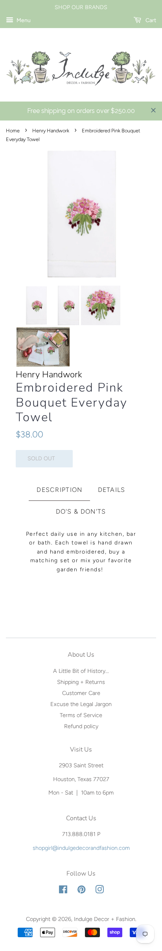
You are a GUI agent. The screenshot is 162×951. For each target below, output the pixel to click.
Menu (23, 20)
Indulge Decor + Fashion (104, 919)
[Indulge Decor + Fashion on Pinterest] (81, 891)
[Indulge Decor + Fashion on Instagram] (99, 891)
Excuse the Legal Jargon (81, 704)
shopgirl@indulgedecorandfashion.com (81, 847)
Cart (150, 20)
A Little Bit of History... (81, 670)
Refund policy (81, 726)
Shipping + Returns (81, 681)
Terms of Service (81, 715)
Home (13, 131)
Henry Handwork (50, 131)
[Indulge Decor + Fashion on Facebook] (63, 891)
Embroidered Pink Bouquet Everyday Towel (71, 402)
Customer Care (81, 693)
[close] (153, 110)
